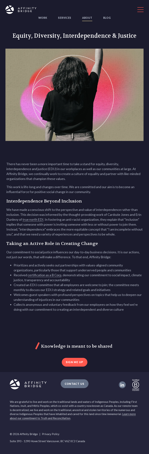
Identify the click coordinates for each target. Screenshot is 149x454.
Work (42, 17)
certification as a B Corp (44, 275)
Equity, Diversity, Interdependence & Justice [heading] (74, 35)
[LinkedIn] (122, 384)
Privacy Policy (50, 434)
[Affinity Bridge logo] (74, 10)
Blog (107, 17)
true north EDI (33, 219)
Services (64, 17)
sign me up (74, 362)
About (87, 17)
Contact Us (74, 383)
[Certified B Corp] (135, 384)
